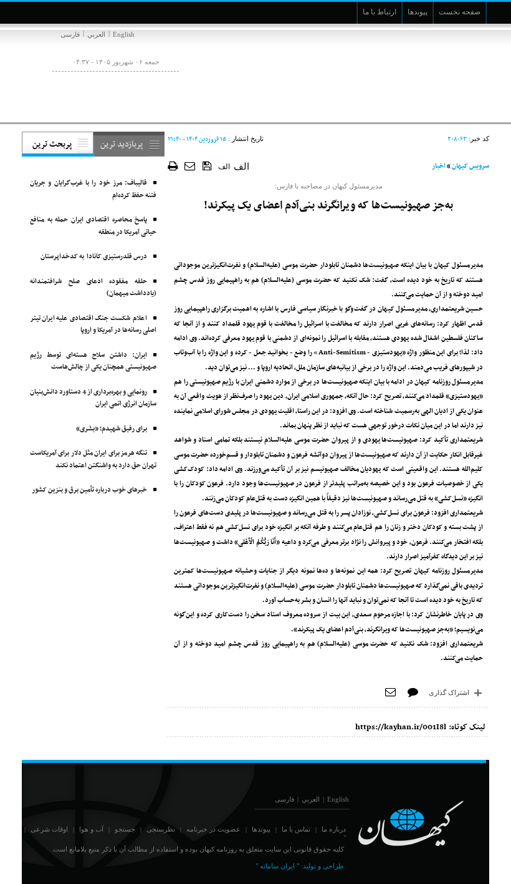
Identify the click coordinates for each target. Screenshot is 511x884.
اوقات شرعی (49, 829)
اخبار (439, 166)
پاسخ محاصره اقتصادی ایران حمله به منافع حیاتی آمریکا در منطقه (93, 226)
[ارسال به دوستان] (190, 165)
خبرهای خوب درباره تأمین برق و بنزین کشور (89, 490)
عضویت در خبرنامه (213, 829)
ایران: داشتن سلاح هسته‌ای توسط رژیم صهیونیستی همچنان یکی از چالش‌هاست (93, 361)
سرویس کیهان (470, 166)
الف (224, 166)
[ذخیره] (207, 165)
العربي (96, 34)
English (124, 34)
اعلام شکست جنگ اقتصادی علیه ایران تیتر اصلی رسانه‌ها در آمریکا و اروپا (93, 325)
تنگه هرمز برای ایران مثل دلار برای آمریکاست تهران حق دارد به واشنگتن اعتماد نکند (93, 459)
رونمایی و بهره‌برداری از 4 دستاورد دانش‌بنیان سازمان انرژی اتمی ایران (93, 398)
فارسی (70, 34)
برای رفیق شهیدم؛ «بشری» (111, 429)
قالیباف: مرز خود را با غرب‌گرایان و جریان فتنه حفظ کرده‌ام (93, 189)
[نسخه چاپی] (173, 165)
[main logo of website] (406, 73)
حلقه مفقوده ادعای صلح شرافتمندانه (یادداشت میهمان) (93, 288)
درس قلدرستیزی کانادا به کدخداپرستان (94, 257)
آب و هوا (91, 829)
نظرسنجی (160, 829)
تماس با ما (296, 829)
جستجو (125, 829)
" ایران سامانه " (277, 866)
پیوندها (261, 829)
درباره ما (334, 829)
